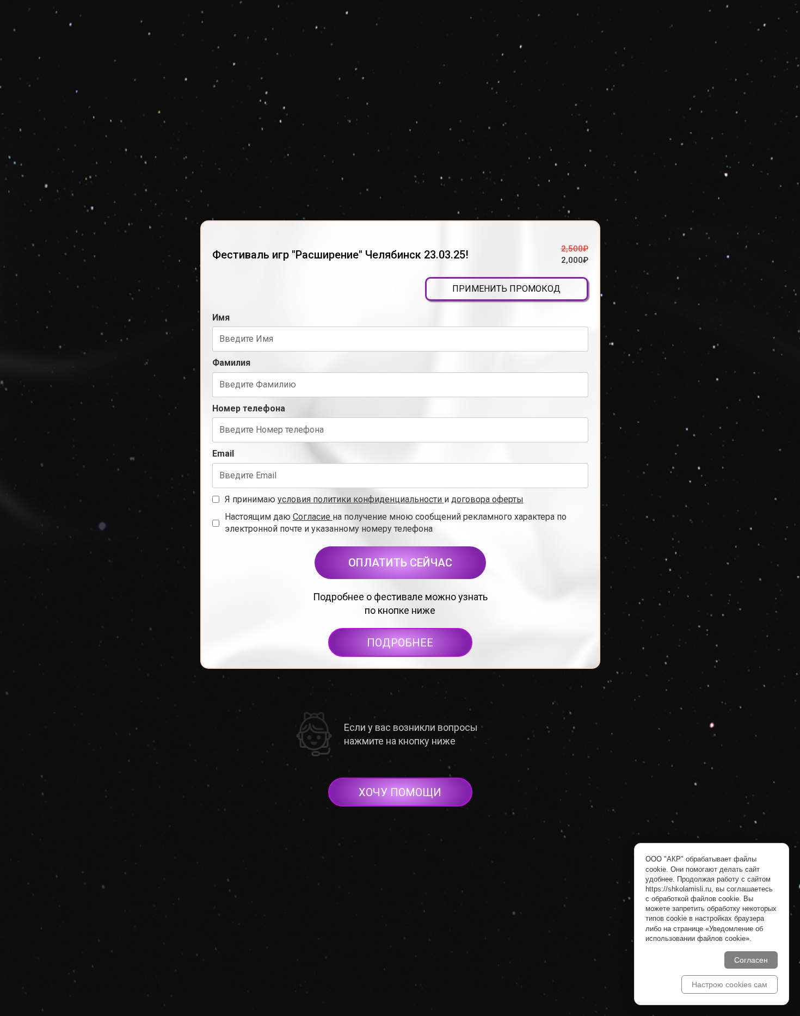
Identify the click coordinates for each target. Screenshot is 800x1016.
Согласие (313, 517)
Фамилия (231, 363)
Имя (221, 317)
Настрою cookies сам (729, 984)
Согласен (751, 960)
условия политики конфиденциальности (361, 499)
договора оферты (487, 499)
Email (223, 453)
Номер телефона (248, 408)
